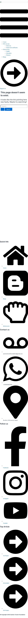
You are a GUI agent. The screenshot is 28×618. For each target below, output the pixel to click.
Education (9, 53)
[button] (14, 23)
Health (8, 51)
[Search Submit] (2, 109)
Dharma (8, 55)
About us (8, 45)
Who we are (6, 44)
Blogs (4, 57)
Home (4, 42)
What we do (6, 49)
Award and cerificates (12, 47)
